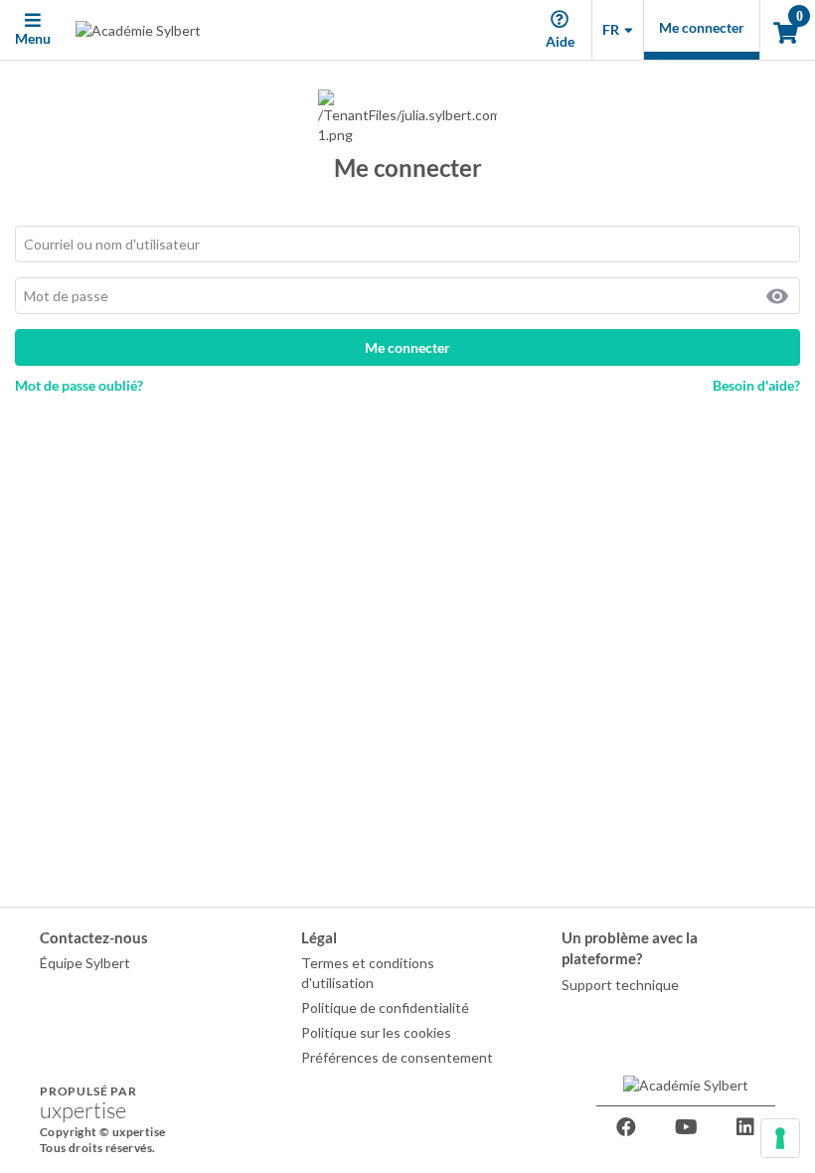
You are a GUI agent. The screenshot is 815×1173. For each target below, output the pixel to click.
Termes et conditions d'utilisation (367, 972)
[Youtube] (686, 1127)
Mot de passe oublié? (79, 385)
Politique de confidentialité (385, 1007)
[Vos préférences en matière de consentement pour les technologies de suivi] (780, 1138)
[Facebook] (626, 1127)
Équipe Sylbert (85, 962)
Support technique (620, 984)
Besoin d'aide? (756, 385)
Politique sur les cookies (376, 1032)
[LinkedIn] (745, 1127)
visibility (777, 296)
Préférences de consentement (397, 1057)
